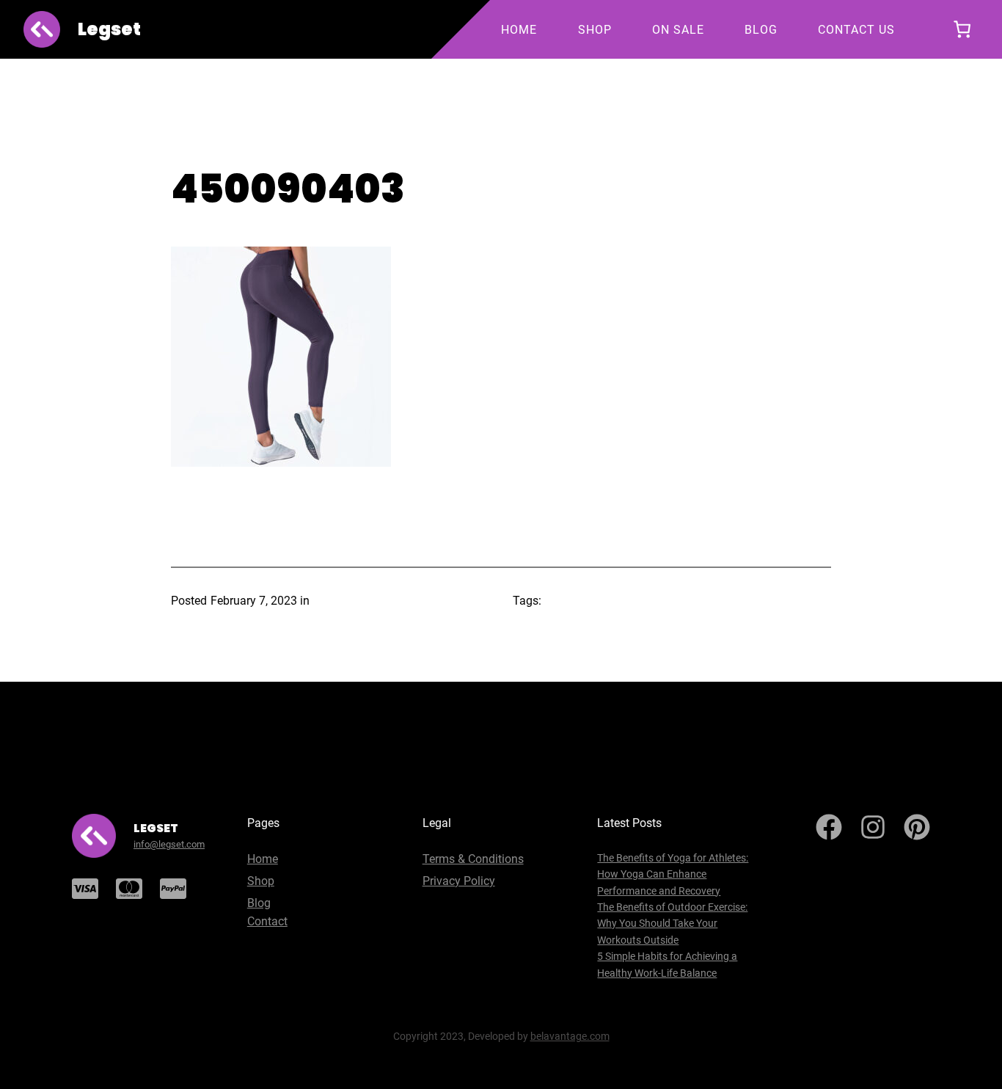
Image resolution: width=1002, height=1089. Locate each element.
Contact (267, 921)
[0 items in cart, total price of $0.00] (962, 29)
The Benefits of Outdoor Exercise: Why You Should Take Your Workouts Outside (672, 923)
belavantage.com (570, 1036)
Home (262, 859)
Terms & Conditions (473, 859)
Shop (260, 881)
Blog (259, 903)
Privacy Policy (459, 881)
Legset (109, 29)
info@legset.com (169, 844)
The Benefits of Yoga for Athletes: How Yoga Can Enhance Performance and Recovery (672, 874)
